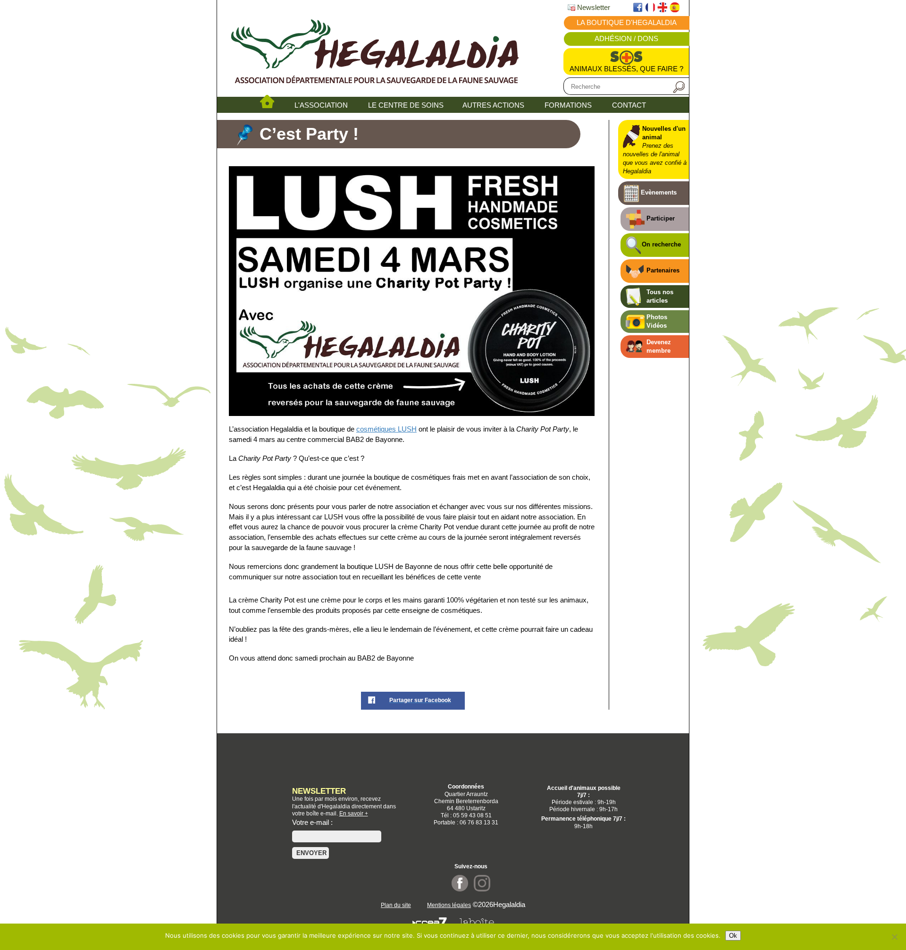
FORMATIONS (568, 105)
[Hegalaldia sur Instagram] (482, 889)
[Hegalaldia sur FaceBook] (460, 889)
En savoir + (353, 813)
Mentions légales (449, 905)
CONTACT (629, 105)
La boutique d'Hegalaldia (627, 22)
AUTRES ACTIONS (493, 105)
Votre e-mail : (312, 822)
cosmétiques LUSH (386, 429)
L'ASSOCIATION (321, 105)
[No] (894, 937)
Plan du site (396, 905)
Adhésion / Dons (626, 38)
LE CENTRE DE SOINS (406, 105)
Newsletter (592, 7)
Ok (733, 935)
